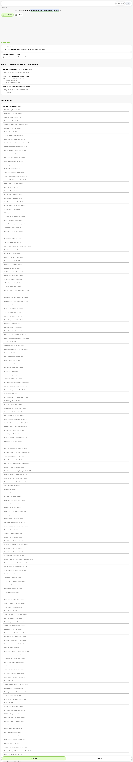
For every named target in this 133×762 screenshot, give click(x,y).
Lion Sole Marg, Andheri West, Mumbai (13, 356)
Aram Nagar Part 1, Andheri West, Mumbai (14, 710)
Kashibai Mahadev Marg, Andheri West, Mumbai (16, 397)
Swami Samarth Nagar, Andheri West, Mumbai (15, 566)
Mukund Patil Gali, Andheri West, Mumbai (14, 205)
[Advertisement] (66, 30)
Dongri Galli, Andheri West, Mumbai (13, 629)
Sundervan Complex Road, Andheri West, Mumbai (16, 124)
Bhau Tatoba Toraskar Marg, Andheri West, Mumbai (17, 655)
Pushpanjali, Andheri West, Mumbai (13, 264)
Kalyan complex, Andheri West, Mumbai (14, 319)
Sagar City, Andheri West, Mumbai (12, 529)
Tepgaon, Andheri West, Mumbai (12, 592)
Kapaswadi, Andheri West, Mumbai (12, 253)
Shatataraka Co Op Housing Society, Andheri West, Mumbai (19, 559)
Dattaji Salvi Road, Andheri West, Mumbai (14, 717)
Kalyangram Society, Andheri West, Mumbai (15, 640)
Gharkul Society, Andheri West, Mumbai (14, 518)
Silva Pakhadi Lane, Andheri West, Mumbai (14, 522)
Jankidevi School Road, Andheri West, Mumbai (15, 179)
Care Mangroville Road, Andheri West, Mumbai (15, 176)
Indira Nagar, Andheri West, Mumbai (13, 618)
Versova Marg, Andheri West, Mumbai (13, 706)
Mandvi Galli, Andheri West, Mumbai (13, 327)
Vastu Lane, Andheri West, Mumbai (12, 120)
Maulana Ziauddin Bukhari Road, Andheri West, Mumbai (18, 452)
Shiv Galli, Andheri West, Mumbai (12, 485)
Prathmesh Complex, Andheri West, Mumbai (15, 699)
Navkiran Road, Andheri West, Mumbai (13, 703)
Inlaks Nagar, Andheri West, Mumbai (13, 754)
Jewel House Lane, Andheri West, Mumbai (14, 669)
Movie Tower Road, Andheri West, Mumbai (14, 157)
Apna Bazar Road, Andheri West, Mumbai (14, 500)
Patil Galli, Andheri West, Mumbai (12, 507)
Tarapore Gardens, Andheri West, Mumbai (14, 216)
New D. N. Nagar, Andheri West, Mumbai (13, 621)
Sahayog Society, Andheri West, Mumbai (14, 345)
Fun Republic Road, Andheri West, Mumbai (14, 353)
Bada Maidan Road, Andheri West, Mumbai (14, 677)
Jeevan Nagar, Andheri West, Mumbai (13, 515)
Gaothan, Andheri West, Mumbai (12, 168)
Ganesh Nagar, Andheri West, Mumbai (13, 459)
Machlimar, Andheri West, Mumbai (12, 574)
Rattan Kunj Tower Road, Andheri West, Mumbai (16, 297)
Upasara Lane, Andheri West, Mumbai (13, 231)
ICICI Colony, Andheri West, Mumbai (13, 441)
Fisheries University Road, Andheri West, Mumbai (16, 448)
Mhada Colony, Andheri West (11, 680)
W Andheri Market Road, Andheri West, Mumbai (15, 544)
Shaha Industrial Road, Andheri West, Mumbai (15, 747)
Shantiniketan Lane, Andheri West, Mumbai (15, 408)
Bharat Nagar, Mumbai (10, 489)
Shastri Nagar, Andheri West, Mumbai (13, 588)
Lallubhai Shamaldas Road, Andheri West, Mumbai (16, 463)
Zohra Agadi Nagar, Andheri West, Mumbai (14, 172)
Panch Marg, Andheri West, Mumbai (13, 113)
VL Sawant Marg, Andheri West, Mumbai (14, 555)
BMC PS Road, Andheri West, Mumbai (13, 194)
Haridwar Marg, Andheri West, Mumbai (13, 688)
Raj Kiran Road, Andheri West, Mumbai (13, 257)
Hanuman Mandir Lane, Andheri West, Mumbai (15, 426)
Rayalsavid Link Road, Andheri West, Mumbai (15, 563)
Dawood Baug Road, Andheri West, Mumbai (15, 481)
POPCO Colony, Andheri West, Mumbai (13, 109)
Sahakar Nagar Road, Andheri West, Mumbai (15, 511)
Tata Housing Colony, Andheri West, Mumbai (15, 581)
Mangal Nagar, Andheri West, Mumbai (13, 198)
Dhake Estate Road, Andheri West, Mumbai (14, 739)
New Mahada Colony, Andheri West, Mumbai (15, 150)
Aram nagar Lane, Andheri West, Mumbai (14, 658)
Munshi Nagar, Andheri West (11, 371)
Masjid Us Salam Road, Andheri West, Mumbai (15, 386)
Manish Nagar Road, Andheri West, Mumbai (15, 636)
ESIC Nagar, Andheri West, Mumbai (12, 305)
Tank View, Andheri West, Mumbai (12, 286)
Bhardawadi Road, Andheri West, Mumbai (14, 154)
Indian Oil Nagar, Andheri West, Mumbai (14, 599)
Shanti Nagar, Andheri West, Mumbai (13, 434)
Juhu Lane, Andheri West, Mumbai (12, 695)
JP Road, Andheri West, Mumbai (12, 209)
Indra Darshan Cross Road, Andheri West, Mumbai (16, 651)
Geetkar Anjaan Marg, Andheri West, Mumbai (15, 334)
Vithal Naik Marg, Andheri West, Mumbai (14, 456)
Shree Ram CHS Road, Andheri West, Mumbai (15, 478)
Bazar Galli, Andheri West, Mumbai (12, 596)
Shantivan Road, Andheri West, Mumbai (14, 202)
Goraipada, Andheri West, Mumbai (12, 493)
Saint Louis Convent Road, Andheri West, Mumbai (16, 423)
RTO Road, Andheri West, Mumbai (12, 496)
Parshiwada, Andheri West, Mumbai (13, 323)
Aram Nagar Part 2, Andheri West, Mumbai (14, 673)
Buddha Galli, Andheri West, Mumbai (13, 728)
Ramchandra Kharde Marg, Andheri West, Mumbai (16, 338)
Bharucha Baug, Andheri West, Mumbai (14, 633)
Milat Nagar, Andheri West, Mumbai (12, 548)
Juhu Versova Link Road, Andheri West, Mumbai (16, 526)
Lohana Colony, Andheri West (11, 743)
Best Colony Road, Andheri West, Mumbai (14, 721)
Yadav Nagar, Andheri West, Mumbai (13, 607)
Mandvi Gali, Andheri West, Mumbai (13, 330)
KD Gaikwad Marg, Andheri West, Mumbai (14, 714)
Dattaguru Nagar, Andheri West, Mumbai (14, 467)
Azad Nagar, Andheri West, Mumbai (13, 378)
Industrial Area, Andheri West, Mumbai (13, 220)
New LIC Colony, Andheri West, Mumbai (13, 415)
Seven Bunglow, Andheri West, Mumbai (13, 161)
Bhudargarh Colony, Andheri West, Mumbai (15, 691)
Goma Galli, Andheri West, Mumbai (12, 190)
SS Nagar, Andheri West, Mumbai (12, 128)
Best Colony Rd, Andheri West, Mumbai (13, 249)
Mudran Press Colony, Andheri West (13, 316)
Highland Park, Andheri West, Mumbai (13, 183)
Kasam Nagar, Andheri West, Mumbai (13, 238)
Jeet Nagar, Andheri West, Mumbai (12, 242)
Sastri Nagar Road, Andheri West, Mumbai (14, 139)
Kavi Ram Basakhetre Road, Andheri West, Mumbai (16, 382)
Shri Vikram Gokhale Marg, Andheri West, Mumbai (16, 290)
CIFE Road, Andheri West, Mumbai (12, 117)
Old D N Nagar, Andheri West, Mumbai (13, 367)
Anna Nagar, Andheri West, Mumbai (13, 577)
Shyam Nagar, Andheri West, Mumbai (13, 551)
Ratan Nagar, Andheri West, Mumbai (13, 732)
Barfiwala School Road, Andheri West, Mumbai (15, 132)
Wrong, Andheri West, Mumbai (11, 393)
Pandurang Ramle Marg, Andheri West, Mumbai (16, 301)
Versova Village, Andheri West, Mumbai (13, 260)
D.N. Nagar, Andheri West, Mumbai (12, 213)
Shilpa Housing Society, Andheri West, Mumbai (15, 419)
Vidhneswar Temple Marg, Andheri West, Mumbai (16, 375)
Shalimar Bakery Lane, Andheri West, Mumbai (15, 614)
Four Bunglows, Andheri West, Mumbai (13, 445)
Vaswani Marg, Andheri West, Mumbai (13, 308)
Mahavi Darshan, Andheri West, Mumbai (14, 430)
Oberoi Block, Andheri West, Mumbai (13, 294)
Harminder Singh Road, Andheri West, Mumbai (15, 610)
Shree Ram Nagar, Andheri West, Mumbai (14, 603)
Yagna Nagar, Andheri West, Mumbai (13, 165)
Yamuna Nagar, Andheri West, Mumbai (13, 135)
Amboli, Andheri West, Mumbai (11, 342)
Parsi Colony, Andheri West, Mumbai (13, 537)
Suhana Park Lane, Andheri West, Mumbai (14, 625)
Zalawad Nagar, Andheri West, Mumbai (13, 725)
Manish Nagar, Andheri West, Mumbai (13, 540)
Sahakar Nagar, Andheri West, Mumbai (13, 364)
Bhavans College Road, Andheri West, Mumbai (15, 474)
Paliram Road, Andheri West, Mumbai (13, 275)
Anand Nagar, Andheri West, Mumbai (13, 227)
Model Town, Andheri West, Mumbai (13, 404)
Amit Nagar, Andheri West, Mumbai (12, 268)
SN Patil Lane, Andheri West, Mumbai (13, 272)
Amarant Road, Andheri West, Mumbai (13, 585)
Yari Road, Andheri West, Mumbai (12, 312)
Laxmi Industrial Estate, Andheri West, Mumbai (15, 644)
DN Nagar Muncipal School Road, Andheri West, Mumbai (18, 750)
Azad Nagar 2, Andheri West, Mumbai (13, 235)
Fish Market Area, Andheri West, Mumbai (14, 662)
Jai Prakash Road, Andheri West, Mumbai (14, 504)
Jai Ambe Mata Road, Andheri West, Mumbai (15, 570)
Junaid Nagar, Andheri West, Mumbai (13, 279)
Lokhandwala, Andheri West (11, 187)
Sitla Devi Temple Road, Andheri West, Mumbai (15, 146)
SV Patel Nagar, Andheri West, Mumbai (13, 400)
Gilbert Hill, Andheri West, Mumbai (12, 283)
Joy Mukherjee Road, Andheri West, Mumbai (15, 224)
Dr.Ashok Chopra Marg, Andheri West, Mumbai (15, 437)
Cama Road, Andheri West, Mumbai (13, 412)
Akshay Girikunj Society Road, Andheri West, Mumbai (17, 246)
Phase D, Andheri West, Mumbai (12, 360)
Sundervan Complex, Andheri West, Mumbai (15, 389)
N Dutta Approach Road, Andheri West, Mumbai (16, 736)
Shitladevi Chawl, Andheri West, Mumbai (14, 666)
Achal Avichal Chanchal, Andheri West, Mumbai (15, 349)
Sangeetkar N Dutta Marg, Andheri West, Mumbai (16, 684)
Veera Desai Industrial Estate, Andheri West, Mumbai (17, 143)
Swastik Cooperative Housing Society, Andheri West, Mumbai (19, 470)
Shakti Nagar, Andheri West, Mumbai (13, 533)
